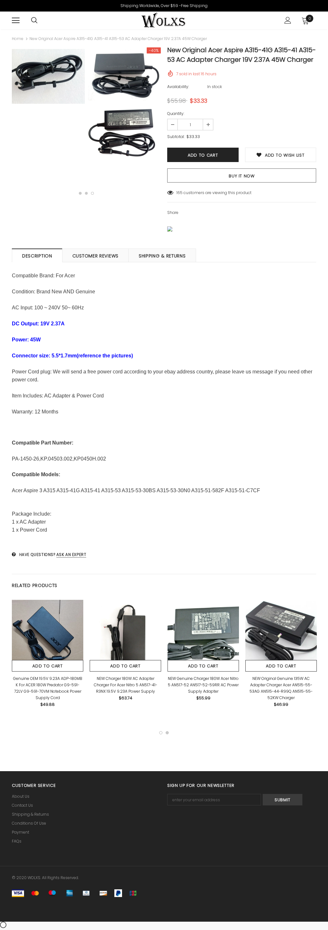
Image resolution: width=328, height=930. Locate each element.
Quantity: (175, 113)
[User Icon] (287, 20)
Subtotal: (175, 136)
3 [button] (92, 193)
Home (17, 38)
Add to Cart (47, 666)
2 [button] (86, 193)
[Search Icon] (34, 20)
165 (179, 192)
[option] (48, 77)
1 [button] (80, 193)
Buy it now (242, 176)
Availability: (178, 86)
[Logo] (163, 20)
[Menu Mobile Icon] (16, 20)
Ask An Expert (71, 554)
